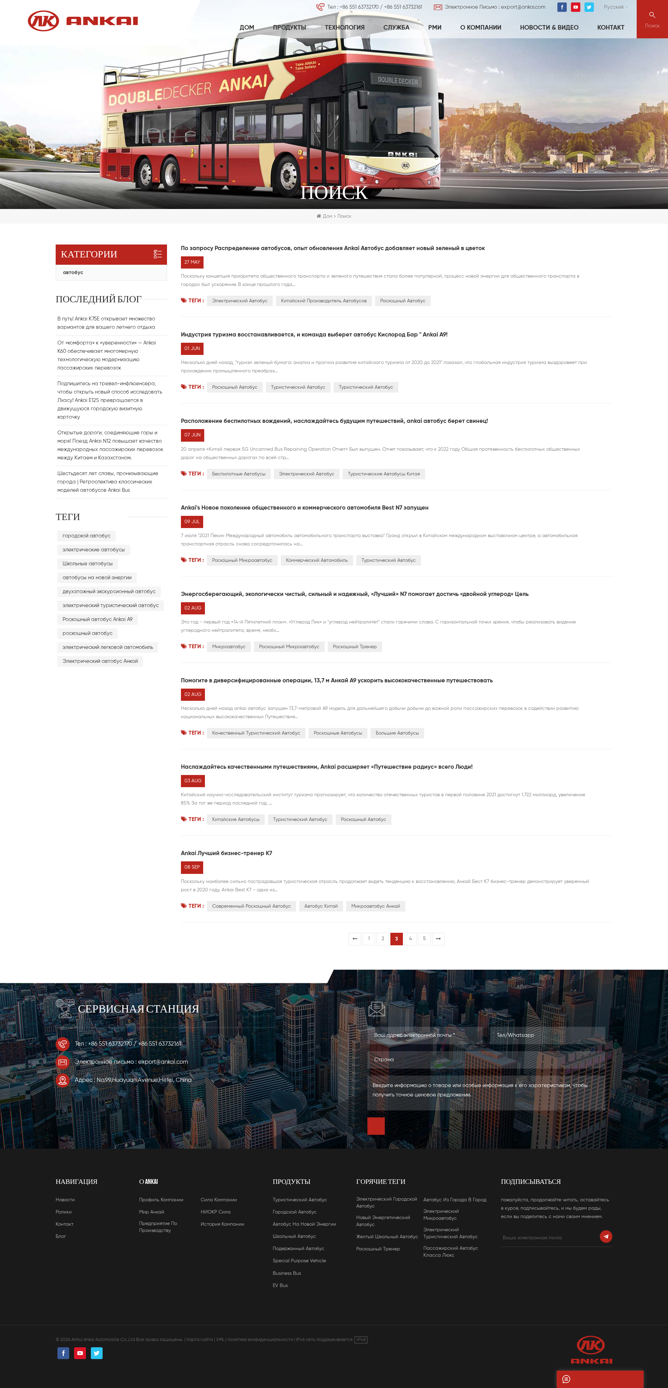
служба (396, 28)
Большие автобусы (397, 733)
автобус (73, 272)
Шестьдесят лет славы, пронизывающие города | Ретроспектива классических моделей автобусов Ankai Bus (107, 482)
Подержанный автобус (298, 1248)
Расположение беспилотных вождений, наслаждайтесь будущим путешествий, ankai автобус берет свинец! (334, 421)
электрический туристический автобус (111, 605)
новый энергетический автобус (383, 1221)
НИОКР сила (216, 1212)
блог (61, 1236)
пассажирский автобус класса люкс (450, 1252)
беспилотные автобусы (238, 474)
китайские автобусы (236, 819)
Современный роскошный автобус (251, 906)
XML (220, 1339)
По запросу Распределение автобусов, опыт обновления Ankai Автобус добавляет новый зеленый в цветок (333, 248)
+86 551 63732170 (359, 7)
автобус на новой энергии (304, 1224)
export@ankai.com (523, 7)
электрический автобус (240, 300)
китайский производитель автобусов (324, 300)
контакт (611, 28)
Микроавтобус (229, 646)
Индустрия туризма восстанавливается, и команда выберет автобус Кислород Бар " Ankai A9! (314, 335)
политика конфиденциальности (260, 1339)
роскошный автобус (234, 387)
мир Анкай (151, 1212)
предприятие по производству (158, 1227)
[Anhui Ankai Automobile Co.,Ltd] (83, 20)
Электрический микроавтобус (441, 1215)
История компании (222, 1224)
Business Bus (287, 1273)
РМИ (435, 28)
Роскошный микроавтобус (242, 560)
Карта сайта (199, 1339)
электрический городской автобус (386, 1203)
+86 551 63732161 (403, 7)
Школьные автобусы (88, 563)
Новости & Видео (549, 28)
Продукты (289, 28)
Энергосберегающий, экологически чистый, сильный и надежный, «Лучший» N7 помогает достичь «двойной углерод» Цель (354, 594)
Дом (247, 28)
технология (345, 28)
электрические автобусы (94, 549)
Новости (65, 1199)
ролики (64, 1212)
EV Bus (280, 1285)
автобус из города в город (454, 1199)
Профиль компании (161, 1199)
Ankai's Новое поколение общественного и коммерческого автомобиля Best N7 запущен (305, 508)
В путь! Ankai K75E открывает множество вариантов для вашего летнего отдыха (106, 323)
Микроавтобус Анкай (375, 906)
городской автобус (86, 535)
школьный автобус (294, 1236)
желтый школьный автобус (387, 1236)
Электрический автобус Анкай (100, 661)
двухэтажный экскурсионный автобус (109, 591)
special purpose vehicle (299, 1260)
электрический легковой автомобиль (108, 647)
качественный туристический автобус (256, 733)
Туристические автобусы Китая (384, 474)
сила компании (219, 1199)
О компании (480, 28)
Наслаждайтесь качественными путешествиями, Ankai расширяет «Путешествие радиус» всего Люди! (327, 767)
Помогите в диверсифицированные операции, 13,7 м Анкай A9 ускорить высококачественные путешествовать (337, 681)
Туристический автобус (388, 560)
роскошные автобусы (338, 733)
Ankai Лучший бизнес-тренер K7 (226, 853)
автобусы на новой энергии (97, 577)
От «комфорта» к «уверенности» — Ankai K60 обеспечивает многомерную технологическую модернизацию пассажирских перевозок (106, 355)
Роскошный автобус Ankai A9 (98, 619)
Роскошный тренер (355, 646)
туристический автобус (298, 387)
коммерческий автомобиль (317, 560)
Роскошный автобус (403, 300)
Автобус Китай (321, 906)
